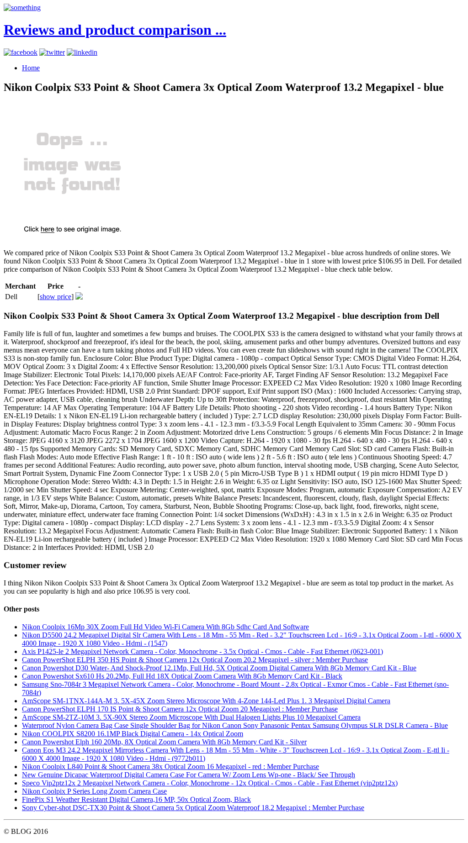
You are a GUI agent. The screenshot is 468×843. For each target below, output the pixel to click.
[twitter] (52, 52)
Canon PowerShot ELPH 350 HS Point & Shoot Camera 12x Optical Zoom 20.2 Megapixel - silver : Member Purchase (195, 660)
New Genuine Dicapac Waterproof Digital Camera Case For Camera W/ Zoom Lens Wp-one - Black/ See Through (188, 775)
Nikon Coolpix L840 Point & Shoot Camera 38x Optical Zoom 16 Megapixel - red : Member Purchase (170, 766)
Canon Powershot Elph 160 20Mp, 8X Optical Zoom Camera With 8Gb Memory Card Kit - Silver (164, 742)
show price (55, 296)
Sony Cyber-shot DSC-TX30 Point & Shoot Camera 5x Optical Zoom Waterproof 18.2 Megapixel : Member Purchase (193, 807)
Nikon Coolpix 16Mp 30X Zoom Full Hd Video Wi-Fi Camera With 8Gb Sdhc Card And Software (165, 627)
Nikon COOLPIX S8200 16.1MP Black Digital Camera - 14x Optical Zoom (132, 734)
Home (31, 68)
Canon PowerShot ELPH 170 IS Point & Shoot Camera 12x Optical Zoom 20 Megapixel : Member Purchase (180, 709)
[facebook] (20, 52)
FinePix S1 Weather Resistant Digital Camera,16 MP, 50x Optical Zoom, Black (136, 799)
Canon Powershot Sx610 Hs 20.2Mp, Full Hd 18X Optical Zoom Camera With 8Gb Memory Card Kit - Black (182, 676)
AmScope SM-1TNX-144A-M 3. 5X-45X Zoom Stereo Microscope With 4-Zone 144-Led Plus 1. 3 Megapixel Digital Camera (206, 701)
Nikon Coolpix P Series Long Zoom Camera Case (94, 791)
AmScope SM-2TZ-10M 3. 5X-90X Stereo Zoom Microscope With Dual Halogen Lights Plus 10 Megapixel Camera (191, 717)
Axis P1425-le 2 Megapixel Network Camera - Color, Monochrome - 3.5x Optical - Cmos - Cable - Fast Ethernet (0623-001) (202, 651)
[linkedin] (82, 52)
